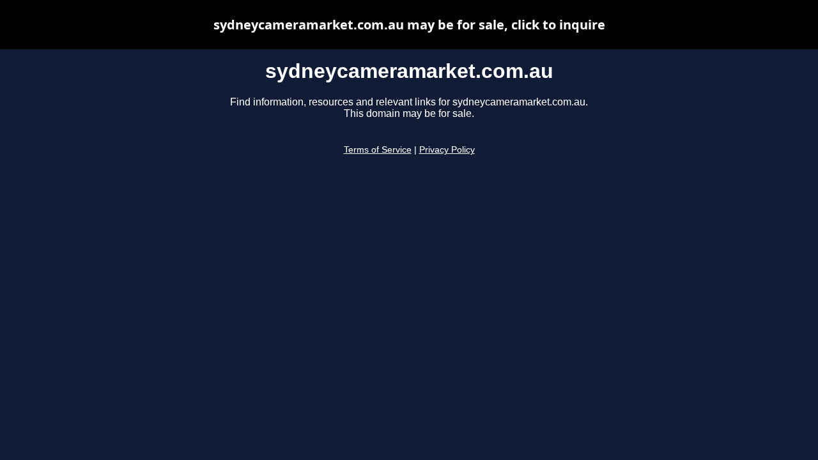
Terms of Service (378, 150)
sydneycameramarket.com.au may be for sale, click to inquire (409, 24)
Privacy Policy (447, 150)
